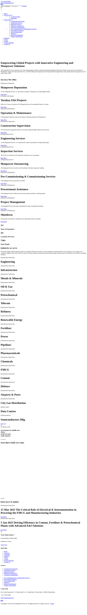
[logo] (1, 7)
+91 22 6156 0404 (6, 1)
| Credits (52, 603)
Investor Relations (9, 560)
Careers (6, 559)
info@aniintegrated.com (7, 3)
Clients (6, 557)
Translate (24, 6)
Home (5, 551)
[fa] (1, 601)
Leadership (7, 554)
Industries (6, 556)
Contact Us (7, 562)
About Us (6, 553)
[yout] (2, 601)
